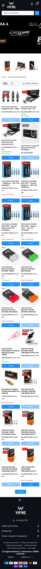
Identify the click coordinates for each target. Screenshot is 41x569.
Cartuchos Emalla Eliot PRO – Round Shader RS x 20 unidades (9, 227)
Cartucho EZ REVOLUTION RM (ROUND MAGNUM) (9, 310)
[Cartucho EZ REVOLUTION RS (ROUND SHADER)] (30, 296)
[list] (11, 83)
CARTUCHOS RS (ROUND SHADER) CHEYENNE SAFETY (28, 432)
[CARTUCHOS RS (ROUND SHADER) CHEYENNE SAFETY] (30, 419)
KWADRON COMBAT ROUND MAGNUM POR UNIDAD (11, 391)
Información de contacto (16, 548)
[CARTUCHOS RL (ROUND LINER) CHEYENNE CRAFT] (11, 419)
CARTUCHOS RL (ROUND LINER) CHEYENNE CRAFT (9, 432)
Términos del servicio (11, 543)
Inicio (4, 77)
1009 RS (16, 246)
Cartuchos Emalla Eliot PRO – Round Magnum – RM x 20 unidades (29, 184)
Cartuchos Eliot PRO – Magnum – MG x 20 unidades (11, 183)
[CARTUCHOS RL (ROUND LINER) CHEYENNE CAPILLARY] (30, 337)
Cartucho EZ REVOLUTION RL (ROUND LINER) (8, 269)
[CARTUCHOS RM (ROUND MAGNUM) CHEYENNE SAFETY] (11, 456)
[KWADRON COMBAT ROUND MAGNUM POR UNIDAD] (11, 378)
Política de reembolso (29, 543)
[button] (3, 5)
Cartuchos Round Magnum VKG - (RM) (10, 108)
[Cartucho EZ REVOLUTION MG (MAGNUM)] (30, 256)
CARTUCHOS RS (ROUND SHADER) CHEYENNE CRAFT (28, 391)
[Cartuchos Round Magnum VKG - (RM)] (11, 97)
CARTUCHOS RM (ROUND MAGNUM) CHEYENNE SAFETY (9, 469)
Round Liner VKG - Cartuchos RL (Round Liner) (9, 142)
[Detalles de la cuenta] (32, 3)
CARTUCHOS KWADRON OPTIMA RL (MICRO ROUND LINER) (11, 352)
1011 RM (35, 203)
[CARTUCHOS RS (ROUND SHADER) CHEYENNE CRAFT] (30, 378)
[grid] (5, 83)
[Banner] (7, 66)
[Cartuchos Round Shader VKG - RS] (30, 97)
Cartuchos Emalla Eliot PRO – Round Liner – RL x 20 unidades (29, 227)
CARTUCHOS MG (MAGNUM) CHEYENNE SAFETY (28, 469)
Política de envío (30, 545)
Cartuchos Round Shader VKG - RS (28, 108)
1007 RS (6, 246)
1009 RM (26, 203)
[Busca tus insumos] (37, 13)
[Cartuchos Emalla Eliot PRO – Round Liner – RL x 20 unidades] (30, 213)
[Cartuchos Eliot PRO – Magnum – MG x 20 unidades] (11, 170)
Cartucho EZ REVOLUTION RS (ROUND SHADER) (28, 310)
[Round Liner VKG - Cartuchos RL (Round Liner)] (11, 130)
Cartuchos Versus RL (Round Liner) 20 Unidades (30, 148)
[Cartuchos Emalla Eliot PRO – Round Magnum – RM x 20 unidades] (30, 170)
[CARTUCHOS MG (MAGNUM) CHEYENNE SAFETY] (30, 456)
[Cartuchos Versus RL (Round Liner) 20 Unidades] (30, 133)
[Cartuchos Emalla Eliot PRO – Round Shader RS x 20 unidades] (11, 213)
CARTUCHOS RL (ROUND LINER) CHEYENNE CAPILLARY (30, 351)
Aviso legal (32, 548)
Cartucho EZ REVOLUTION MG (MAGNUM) (28, 269)
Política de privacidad (14, 545)
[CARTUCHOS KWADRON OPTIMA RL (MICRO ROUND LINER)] (11, 337)
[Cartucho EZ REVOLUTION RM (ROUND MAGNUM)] (11, 296)
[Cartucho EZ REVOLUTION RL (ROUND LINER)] (11, 256)
